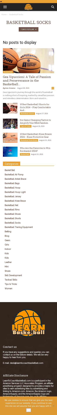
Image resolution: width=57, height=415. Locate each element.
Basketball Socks (13, 223)
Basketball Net (11, 205)
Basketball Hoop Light (15, 192)
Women (8, 288)
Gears (7, 240)
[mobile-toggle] (5, 7)
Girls (7, 245)
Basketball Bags (12, 183)
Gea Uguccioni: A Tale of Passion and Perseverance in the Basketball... (27, 80)
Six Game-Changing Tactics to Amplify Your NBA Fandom (35, 121)
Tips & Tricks (26, 126)
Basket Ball (8, 72)
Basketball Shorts (27, 113)
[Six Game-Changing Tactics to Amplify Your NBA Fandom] (10, 124)
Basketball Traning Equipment (19, 227)
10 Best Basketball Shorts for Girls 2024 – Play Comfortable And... (35, 107)
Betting (8, 231)
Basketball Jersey (13, 196)
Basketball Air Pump (14, 174)
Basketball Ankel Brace (15, 179)
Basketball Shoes (13, 214)
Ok (28, 410)
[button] (53, 7)
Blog (7, 236)
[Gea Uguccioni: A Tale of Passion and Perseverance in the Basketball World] (28, 60)
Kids (7, 253)
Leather (8, 262)
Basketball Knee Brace (29, 140)
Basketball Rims (12, 209)
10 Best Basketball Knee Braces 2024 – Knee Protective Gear (36, 135)
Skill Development (13, 275)
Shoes (8, 271)
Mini (6, 266)
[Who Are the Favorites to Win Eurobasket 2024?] (10, 152)
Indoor (8, 249)
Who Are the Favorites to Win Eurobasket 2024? (35, 149)
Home (4, 14)
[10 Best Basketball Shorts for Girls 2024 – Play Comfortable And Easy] (10, 108)
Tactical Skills (11, 280)
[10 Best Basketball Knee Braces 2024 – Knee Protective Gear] (10, 138)
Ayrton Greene (9, 88)
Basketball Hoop (12, 188)
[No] (53, 405)
